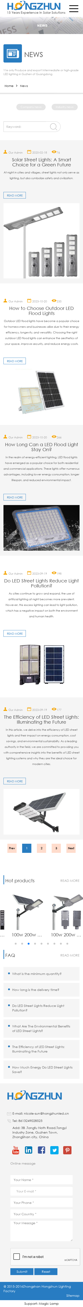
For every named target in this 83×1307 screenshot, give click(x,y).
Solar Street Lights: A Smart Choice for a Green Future (41, 162)
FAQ (10, 955)
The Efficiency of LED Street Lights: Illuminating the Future (41, 720)
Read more (15, 195)
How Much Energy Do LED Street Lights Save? (42, 1069)
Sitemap (73, 1295)
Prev (12, 848)
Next (71, 848)
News (24, 86)
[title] (41, 240)
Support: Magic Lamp (41, 1303)
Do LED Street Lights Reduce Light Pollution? (41, 583)
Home (9, 86)
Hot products (20, 880)
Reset (46, 1271)
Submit (22, 1271)
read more (70, 880)
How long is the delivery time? (35, 989)
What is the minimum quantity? (37, 974)
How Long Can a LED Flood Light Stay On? (41, 447)
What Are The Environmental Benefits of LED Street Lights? (41, 1028)
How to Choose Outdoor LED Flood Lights (41, 311)
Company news (31, 107)
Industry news (65, 107)
